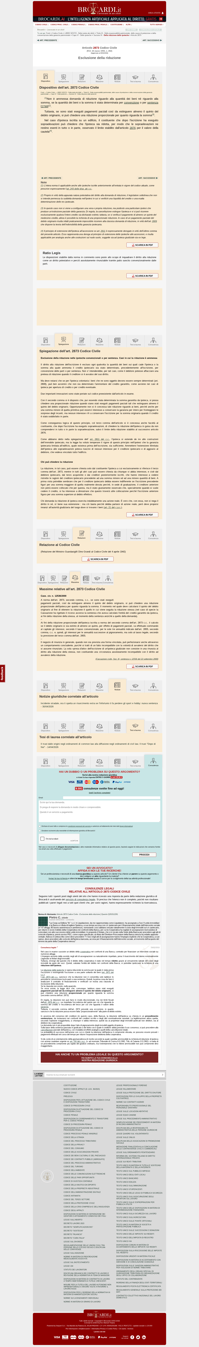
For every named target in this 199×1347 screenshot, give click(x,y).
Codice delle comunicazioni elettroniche (84, 1174)
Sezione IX (111, 35)
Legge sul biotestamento (76, 1262)
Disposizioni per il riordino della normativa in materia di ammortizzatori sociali (87, 1293)
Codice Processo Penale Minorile (81, 1134)
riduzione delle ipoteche (53, 970)
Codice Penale (78, 25)
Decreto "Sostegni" (73, 1231)
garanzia (44, 1007)
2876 (133, 127)
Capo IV (81, 35)
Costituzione (116, 25)
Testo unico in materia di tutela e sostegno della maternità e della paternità (138, 1166)
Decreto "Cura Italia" (74, 1238)
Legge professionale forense (131, 1085)
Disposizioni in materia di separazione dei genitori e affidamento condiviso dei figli (85, 1215)
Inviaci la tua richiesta (58, 878)
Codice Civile (41, 25)
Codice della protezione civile (79, 1203)
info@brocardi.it (84, 1329)
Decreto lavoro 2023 (74, 1223)
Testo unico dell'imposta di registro (134, 1238)
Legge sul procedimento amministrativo (136, 1119)
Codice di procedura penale (78, 1124)
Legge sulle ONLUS (125, 1137)
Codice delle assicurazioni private (81, 1152)
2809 (154, 221)
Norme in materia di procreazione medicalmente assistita (81, 1258)
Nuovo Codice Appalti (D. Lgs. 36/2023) (82, 1089)
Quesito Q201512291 (109, 914)
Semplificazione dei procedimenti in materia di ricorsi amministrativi (138, 1123)
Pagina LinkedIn (144, 1336)
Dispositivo (45, 345)
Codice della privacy (74, 1145)
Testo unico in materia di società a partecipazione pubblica (133, 1226)
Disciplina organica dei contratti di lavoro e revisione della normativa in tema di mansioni (86, 1274)
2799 (45, 106)
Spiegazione (63, 81)
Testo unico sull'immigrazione (131, 1186)
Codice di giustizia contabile (78, 1181)
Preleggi (68, 1096)
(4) (50, 131)
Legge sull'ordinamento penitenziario (135, 1152)
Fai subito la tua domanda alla (99, 1057)
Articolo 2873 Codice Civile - (78, 914)
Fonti (48, 33)
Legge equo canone (126, 1115)
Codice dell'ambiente (74, 1170)
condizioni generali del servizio (79, 826)
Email (41, 798)
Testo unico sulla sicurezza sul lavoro (136, 1214)
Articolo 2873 (136, 35)
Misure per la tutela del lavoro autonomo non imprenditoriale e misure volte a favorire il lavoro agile (87, 1287)
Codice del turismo (73, 1167)
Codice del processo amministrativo (82, 1163)
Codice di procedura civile (77, 1106)
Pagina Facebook (132, 1336)
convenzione (131, 102)
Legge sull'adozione (74, 1253)
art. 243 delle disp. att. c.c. (79, 189)
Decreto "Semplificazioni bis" (78, 1227)
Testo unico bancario (127, 1178)
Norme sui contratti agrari (130, 1102)
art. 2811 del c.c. (99, 439)
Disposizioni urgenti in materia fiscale (135, 1256)
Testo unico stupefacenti (129, 1189)
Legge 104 (68, 1266)
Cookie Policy (112, 1329)
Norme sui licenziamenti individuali (81, 1298)
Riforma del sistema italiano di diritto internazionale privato (135, 1157)
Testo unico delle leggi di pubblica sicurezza (139, 1193)
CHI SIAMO (131, 30)
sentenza (152, 102)
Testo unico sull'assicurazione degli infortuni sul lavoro (135, 1198)
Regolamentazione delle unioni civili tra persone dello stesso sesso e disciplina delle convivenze (84, 1247)
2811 (103, 231)
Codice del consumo (74, 1148)
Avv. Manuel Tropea (107, 1323)
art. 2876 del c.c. (51, 1002)
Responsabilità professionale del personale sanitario (133, 1107)
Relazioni (82, 81)
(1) (45, 98)
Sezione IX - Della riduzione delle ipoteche (82, 94)
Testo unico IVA (124, 1241)
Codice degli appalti (74, 1210)
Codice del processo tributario (80, 1141)
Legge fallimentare (126, 1089)
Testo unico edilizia (126, 1182)
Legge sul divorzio (73, 1242)
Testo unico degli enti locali (131, 1175)
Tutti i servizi (156, 25)
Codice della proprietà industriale (81, 1188)
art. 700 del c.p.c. (77, 1041)
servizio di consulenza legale (80, 899)
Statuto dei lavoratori (75, 1270)
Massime (99, 81)
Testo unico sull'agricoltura (131, 1217)
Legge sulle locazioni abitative (132, 1111)
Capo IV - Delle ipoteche (59, 94)
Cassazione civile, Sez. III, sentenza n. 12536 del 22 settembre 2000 (127, 659)
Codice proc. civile (59, 25)
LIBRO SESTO (79, 33)
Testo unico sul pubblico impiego (133, 1171)
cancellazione (47, 1030)
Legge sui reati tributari (128, 1162)
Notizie (117, 81)
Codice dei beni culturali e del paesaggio (84, 1156)
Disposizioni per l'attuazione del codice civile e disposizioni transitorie (87, 1101)
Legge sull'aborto (73, 1220)
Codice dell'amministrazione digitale (82, 1192)
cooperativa (85, 952)
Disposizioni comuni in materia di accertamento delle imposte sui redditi (136, 1246)
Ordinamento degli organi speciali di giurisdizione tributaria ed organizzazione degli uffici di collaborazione (138, 1273)
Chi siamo (122, 1329)
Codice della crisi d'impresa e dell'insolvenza (87, 1207)
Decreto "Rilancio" (73, 1234)
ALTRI (128, 25)
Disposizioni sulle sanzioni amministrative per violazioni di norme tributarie (137, 1267)
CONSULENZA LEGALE (150, 30)
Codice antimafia (72, 1196)
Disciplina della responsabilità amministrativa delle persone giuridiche (136, 1129)
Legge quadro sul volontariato (132, 1134)
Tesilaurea (135, 81)
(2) (49, 105)
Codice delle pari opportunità (79, 1178)
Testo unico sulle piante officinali (134, 1221)
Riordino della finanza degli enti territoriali (139, 1283)
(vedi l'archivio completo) (99, 793)
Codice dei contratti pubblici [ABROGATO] (84, 1159)
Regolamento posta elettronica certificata (138, 1286)
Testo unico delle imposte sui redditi (135, 1234)
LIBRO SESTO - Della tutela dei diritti (69, 92)
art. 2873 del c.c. (50, 977)
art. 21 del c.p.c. (112, 507)
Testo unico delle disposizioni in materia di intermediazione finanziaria (138, 1209)
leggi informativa (126, 826)
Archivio (130, 1329)
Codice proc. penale (97, 25)
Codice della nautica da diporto (80, 1185)
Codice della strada (74, 1137)
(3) (153, 114)
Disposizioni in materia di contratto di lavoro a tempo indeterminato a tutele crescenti (87, 1280)
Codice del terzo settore (77, 1199)
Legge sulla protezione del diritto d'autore (138, 1093)
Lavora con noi (99, 1332)
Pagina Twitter (138, 1336)
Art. (48, 40)
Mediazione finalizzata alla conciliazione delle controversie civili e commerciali (137, 1148)
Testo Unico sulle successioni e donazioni (137, 1230)
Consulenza (153, 81)
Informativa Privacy (98, 1329)
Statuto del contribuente (129, 1279)
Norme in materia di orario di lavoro (82, 1302)
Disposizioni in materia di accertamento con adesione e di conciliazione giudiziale (138, 1261)
